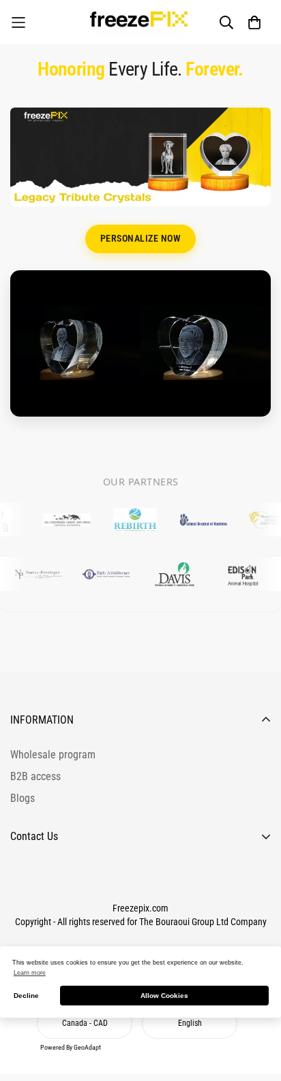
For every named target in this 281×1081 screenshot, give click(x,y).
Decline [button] (26, 995)
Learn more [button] (30, 972)
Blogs (22, 798)
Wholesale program (52, 754)
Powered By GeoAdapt (70, 1047)
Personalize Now (140, 238)
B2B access (35, 776)
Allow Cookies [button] (164, 995)
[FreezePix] (140, 22)
